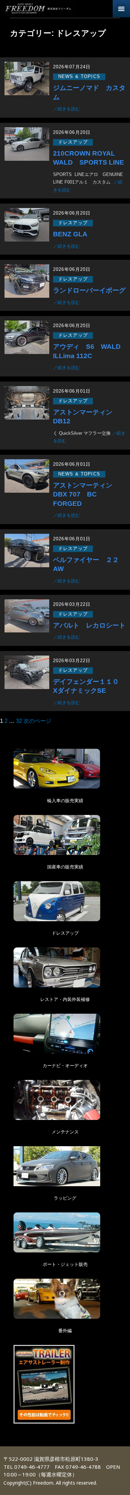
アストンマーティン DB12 (86, 417)
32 (19, 721)
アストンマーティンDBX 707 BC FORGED (82, 494)
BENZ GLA (70, 234)
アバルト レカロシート (89, 625)
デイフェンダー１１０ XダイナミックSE (89, 686)
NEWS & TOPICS (79, 76)
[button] (121, 8)
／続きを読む (66, 108)
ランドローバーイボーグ (89, 290)
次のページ (37, 721)
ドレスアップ (73, 142)
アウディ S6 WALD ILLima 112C (89, 351)
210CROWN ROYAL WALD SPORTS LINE (88, 158)
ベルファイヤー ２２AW (86, 564)
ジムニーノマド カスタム (89, 92)
